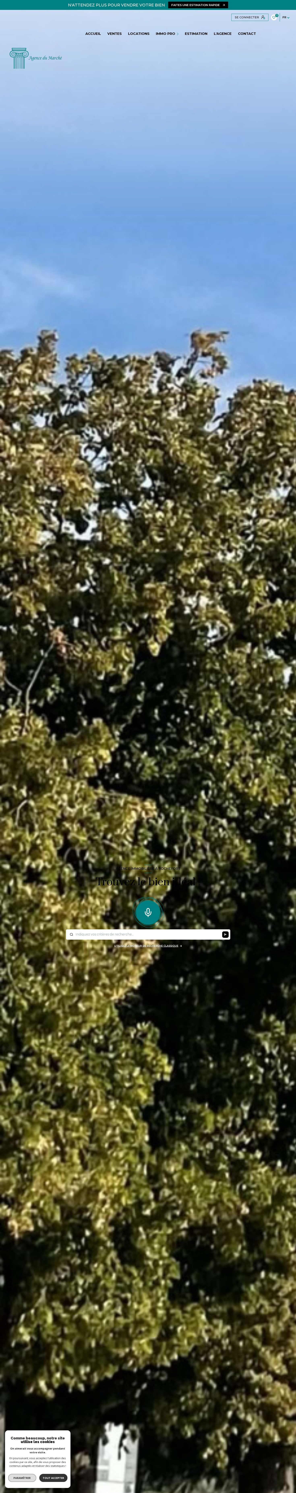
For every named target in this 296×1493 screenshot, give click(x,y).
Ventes (114, 33)
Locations (138, 33)
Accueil (93, 33)
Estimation (196, 33)
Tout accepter (53, 1478)
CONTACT (247, 33)
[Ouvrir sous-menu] (178, 33)
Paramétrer (22, 1478)
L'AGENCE (223, 33)
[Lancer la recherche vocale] (148, 912)
